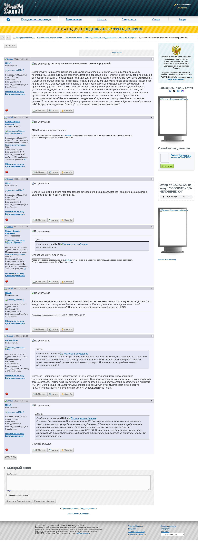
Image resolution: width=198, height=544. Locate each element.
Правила (132, 529)
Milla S (8, 63)
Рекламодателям (168, 526)
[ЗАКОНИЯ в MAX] (182, 91)
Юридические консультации (36, 19)
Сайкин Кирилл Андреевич (12, 122)
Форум (182, 19)
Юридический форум (25, 38)
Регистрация (182, 8)
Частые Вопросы (135, 526)
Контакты (165, 532)
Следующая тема (87, 508)
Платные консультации (15, 145)
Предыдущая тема (70, 508)
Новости (102, 19)
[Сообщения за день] (8, 37)
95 (25, 159)
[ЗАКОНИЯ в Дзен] (174, 91)
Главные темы (74, 19)
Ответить (10, 45)
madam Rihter (11, 340)
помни (68, 135)
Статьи (156, 19)
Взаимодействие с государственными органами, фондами (110, 38)
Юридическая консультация (49, 38)
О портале (165, 529)
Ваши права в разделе (78, 514)
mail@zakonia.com (82, 533)
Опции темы (116, 52)
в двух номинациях (180, 78)
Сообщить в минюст (137, 534)
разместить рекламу (167, 259)
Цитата (55, 110)
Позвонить (167, 166)
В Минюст (41, 110)
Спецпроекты (129, 19)
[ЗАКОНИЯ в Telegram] (178, 91)
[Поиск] (2, 37)
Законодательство (136, 532)
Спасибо (68, 110)
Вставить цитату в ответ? (19, 495)
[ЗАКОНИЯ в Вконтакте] (170, 91)
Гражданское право (73, 38)
